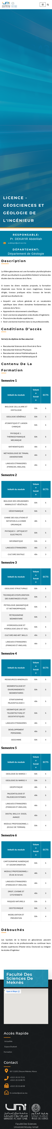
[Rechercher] (48, 5)
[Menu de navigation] (43, 4)
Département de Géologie (26, 253)
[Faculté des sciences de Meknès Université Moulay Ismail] (9, 4)
